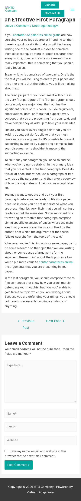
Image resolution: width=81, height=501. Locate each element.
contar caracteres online (56, 262)
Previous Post (26, 322)
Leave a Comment (17, 25)
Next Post (55, 321)
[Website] (40, 441)
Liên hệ (50, 5)
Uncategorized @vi (45, 25)
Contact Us (52, 13)
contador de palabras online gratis (36, 35)
